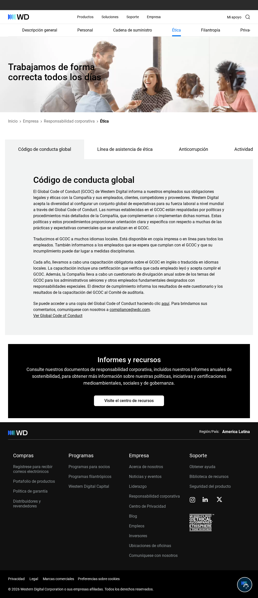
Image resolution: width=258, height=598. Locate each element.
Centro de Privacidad (147, 506)
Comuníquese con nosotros (153, 555)
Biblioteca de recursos (209, 476)
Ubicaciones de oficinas (150, 545)
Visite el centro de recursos (129, 400)
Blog (133, 516)
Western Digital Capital (89, 486)
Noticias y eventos (145, 476)
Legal (33, 579)
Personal (85, 30)
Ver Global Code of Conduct (57, 315)
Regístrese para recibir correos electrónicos (32, 469)
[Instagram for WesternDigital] (192, 500)
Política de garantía (30, 491)
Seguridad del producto (210, 486)
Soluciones (110, 17)
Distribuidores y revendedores (27, 503)
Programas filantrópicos (90, 476)
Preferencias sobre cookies (99, 579)
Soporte (132, 17)
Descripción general (39, 30)
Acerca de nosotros (146, 466)
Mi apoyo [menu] (234, 17)
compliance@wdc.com (130, 309)
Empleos (136, 526)
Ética (176, 30)
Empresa (154, 17)
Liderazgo (138, 486)
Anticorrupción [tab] (193, 149)
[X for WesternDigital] (219, 500)
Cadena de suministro (132, 30)
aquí (165, 303)
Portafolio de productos (34, 481)
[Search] (247, 17)
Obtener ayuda (202, 466)
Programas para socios (89, 466)
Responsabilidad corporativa (154, 496)
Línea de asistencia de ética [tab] (125, 149)
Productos (85, 17)
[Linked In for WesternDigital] (206, 500)
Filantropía (210, 30)
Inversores (138, 535)
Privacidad (16, 579)
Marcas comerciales (58, 579)
